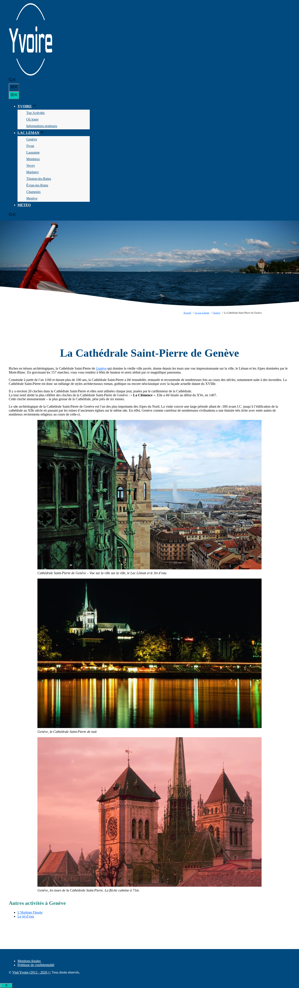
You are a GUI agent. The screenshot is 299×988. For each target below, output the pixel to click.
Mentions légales (29, 961)
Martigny (32, 172)
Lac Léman (28, 133)
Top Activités (35, 113)
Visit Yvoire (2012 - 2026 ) (31, 972)
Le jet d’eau (26, 916)
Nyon (30, 146)
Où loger (32, 119)
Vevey (30, 165)
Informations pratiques (41, 126)
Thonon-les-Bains (38, 179)
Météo (24, 205)
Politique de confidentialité (36, 965)
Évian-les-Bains (37, 185)
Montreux (33, 159)
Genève (31, 139)
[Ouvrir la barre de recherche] (12, 80)
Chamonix (33, 192)
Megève (31, 198)
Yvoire (25, 106)
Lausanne (33, 152)
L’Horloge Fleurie (30, 912)
